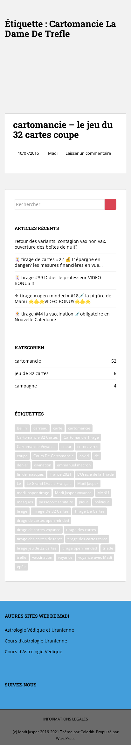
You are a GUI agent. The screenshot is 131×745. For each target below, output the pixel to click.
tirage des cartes (81, 529)
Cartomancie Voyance (36, 446)
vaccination (42, 557)
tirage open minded (79, 548)
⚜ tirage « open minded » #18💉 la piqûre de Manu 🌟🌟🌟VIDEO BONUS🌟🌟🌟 (63, 298)
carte (57, 428)
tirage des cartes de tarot (39, 539)
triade (108, 548)
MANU (103, 492)
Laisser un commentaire (88, 153)
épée (21, 566)
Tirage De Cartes (89, 511)
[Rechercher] (110, 204)
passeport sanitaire (56, 502)
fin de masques (30, 474)
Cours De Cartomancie (53, 455)
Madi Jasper (87, 483)
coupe (22, 455)
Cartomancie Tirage (81, 437)
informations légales (65, 719)
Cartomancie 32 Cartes (37, 437)
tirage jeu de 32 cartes (37, 548)
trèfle (21, 557)
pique (84, 502)
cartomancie (28, 361)
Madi (53, 153)
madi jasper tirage (33, 492)
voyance (65, 557)
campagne (26, 386)
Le (19, 483)
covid (84, 455)
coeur (66, 446)
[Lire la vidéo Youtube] (65, 79)
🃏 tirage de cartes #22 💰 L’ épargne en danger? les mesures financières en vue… (59, 262)
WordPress (65, 738)
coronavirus (87, 446)
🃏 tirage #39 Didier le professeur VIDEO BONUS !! (58, 280)
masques (25, 502)
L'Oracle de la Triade (95, 474)
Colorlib (87, 731)
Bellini (22, 428)
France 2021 (61, 474)
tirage (22, 511)
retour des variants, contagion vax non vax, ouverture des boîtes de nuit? (60, 244)
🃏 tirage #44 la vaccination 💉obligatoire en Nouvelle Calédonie (62, 317)
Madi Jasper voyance (73, 492)
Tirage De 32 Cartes (51, 511)
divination (42, 465)
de (96, 455)
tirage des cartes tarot (87, 539)
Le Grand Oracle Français (49, 483)
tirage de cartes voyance (38, 529)
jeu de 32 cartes (32, 373)
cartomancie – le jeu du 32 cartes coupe (63, 129)
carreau (40, 428)
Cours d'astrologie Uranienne (36, 641)
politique (102, 502)
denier (22, 465)
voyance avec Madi (95, 557)
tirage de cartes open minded (43, 520)
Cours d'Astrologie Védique (33, 652)
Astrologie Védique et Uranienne (39, 630)
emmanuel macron (74, 465)
